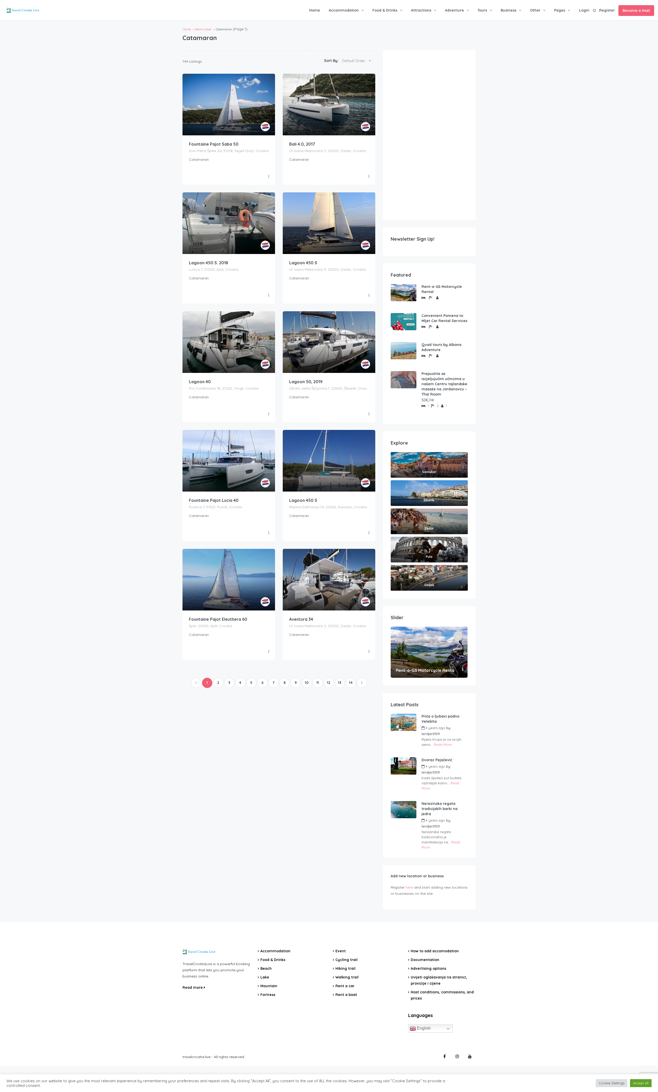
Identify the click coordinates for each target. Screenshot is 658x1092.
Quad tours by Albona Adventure (441, 347)
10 (306, 682)
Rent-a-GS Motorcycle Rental (442, 289)
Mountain (268, 986)
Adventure (454, 10)
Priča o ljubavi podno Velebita (440, 719)
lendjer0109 (431, 734)
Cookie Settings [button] (611, 1083)
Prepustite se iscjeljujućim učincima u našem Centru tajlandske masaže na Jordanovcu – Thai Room (444, 384)
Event (340, 951)
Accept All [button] (640, 1083)
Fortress (267, 994)
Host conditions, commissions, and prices (442, 995)
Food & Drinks (384, 10)
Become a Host (636, 10)
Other (535, 10)
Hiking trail (345, 968)
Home (314, 10)
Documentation (425, 959)
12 (328, 682)
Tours (482, 10)
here (409, 887)
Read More (443, 744)
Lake (264, 977)
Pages (559, 10)
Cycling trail (346, 959)
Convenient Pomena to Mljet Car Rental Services (444, 318)
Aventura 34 (301, 619)
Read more (193, 987)
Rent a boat (203, 29)
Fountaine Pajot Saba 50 (214, 144)
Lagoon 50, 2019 (306, 381)
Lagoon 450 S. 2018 (208, 262)
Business (508, 10)
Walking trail (347, 977)
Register (607, 10)
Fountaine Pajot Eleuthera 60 (218, 619)
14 (351, 682)
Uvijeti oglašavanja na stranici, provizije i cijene (439, 980)
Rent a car (344, 986)
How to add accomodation (435, 951)
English (423, 1028)
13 (339, 682)
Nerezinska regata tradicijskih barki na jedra (440, 808)
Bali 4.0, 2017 (302, 144)
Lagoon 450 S (303, 262)
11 (317, 682)
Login (584, 10)
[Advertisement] (429, 135)
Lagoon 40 (200, 381)
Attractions (421, 10)
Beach (266, 968)
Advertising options (428, 968)
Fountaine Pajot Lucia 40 (214, 500)
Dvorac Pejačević (437, 760)
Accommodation (344, 10)
